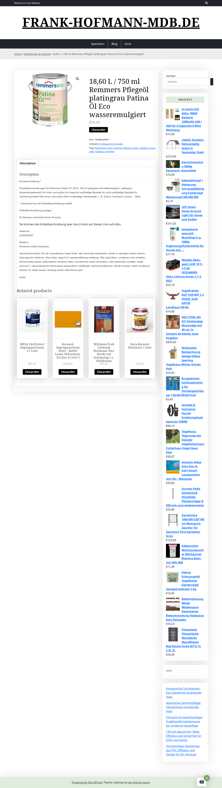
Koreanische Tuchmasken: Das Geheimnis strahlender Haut (184, 693)
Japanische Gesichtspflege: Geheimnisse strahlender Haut (183, 707)
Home (18, 54)
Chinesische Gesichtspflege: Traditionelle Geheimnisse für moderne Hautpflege (184, 721)
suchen (171, 76)
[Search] (211, 81)
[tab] (28, 163)
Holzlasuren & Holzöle (37, 54)
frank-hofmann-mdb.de (111, 22)
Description (28, 163)
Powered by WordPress (87, 782)
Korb (128, 44)
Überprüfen (98, 129)
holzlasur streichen (104, 151)
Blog (114, 44)
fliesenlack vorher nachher (108, 148)
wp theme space (139, 782)
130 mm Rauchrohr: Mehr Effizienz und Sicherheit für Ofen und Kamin (183, 736)
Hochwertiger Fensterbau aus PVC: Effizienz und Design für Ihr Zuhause (183, 750)
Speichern (97, 44)
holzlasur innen (131, 148)
